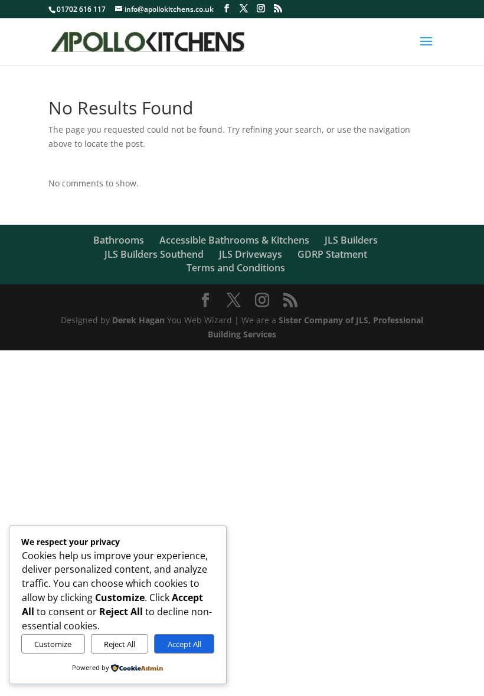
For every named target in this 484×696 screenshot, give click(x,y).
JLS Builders (351, 240)
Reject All (119, 644)
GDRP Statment (332, 254)
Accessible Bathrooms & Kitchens (234, 240)
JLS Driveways (250, 254)
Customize (52, 644)
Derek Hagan (138, 320)
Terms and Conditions (236, 267)
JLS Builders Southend (154, 254)
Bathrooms (118, 240)
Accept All (184, 644)
